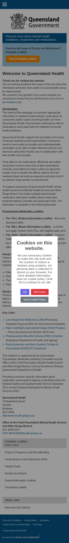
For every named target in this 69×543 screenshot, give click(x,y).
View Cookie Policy (34, 299)
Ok (24, 292)
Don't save (40, 292)
